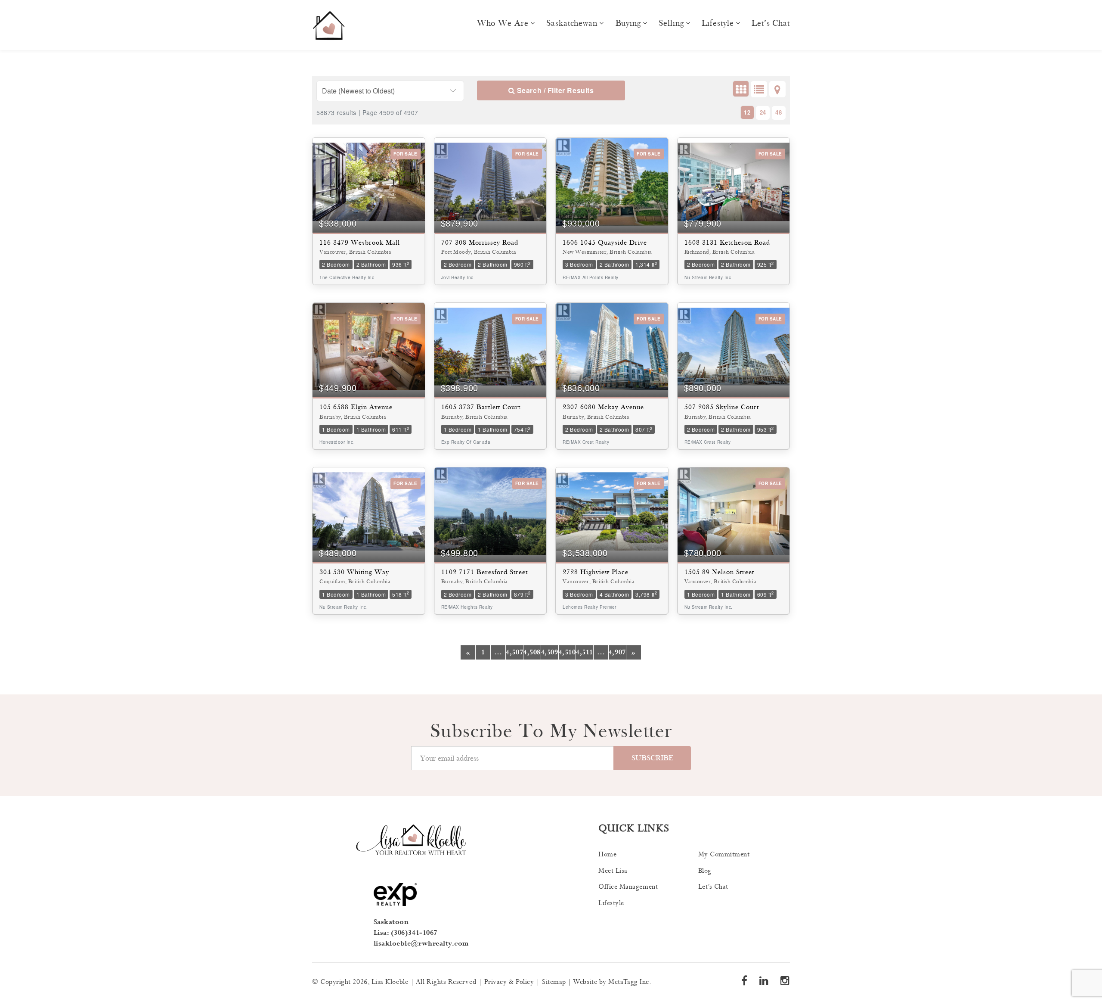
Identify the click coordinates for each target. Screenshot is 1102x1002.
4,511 (584, 652)
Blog (705, 870)
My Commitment (724, 854)
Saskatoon (391, 922)
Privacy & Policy (509, 981)
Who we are (503, 23)
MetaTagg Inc (628, 981)
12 (747, 112)
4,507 (514, 652)
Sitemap (554, 981)
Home (607, 854)
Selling (671, 23)
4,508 (532, 652)
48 (778, 112)
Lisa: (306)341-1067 (405, 932)
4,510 (567, 652)
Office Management (628, 886)
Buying (628, 23)
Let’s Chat (771, 23)
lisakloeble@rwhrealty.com (421, 943)
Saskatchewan (571, 23)
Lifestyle (718, 23)
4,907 (617, 652)
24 (763, 112)
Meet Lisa (613, 870)
